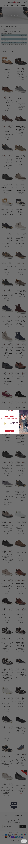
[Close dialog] (27, 410)
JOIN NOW (9, 431)
